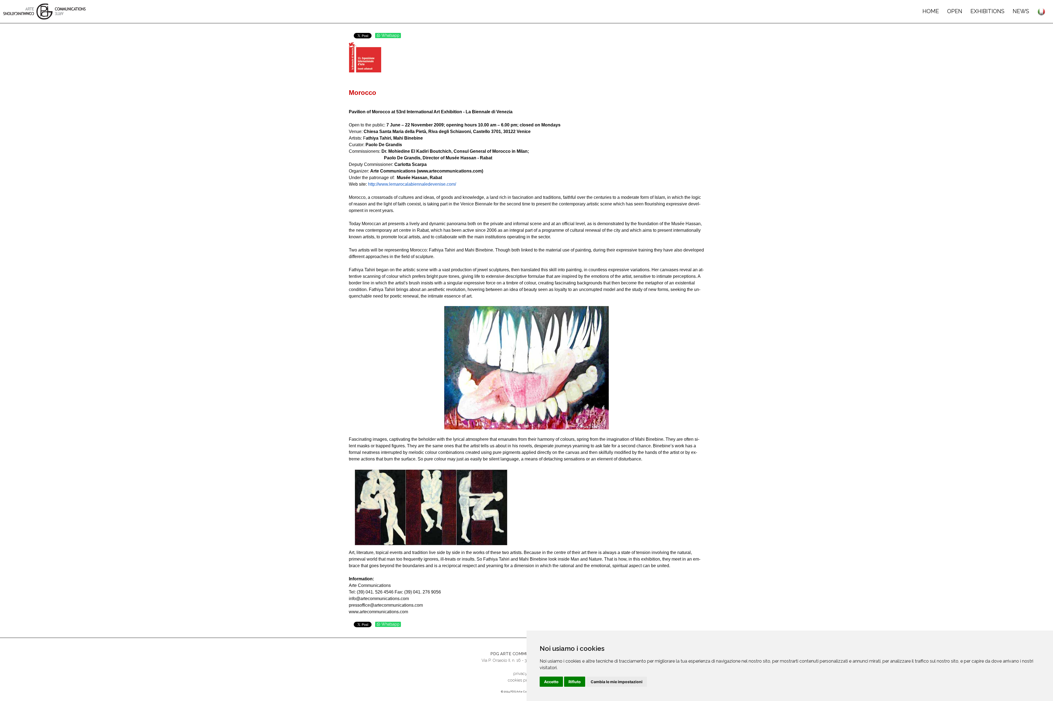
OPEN (954, 11)
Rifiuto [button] (574, 681)
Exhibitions (987, 11)
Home (930, 11)
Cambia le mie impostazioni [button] (616, 681)
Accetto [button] (551, 681)
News (1021, 11)
